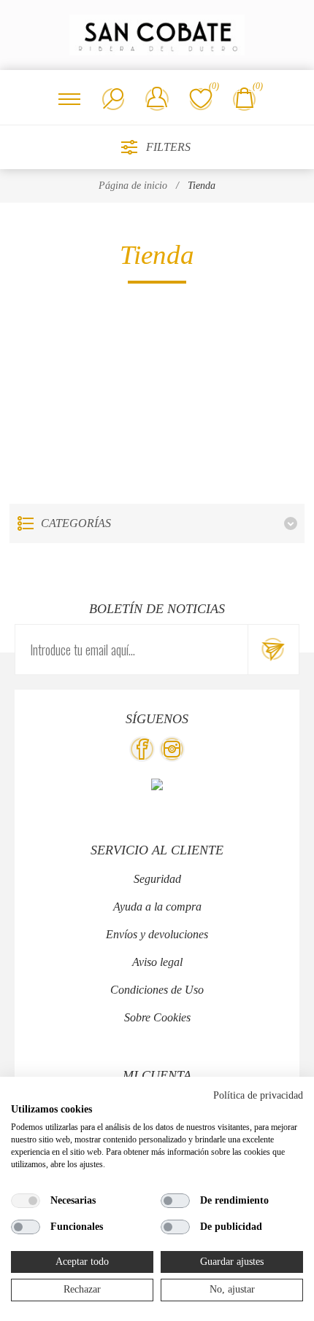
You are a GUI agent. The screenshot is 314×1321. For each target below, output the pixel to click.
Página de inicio (133, 185)
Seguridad (157, 879)
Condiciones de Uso (157, 989)
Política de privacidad (258, 1095)
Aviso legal (157, 962)
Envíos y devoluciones (157, 934)
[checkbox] (25, 1200)
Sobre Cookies (157, 1017)
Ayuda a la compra (157, 906)
